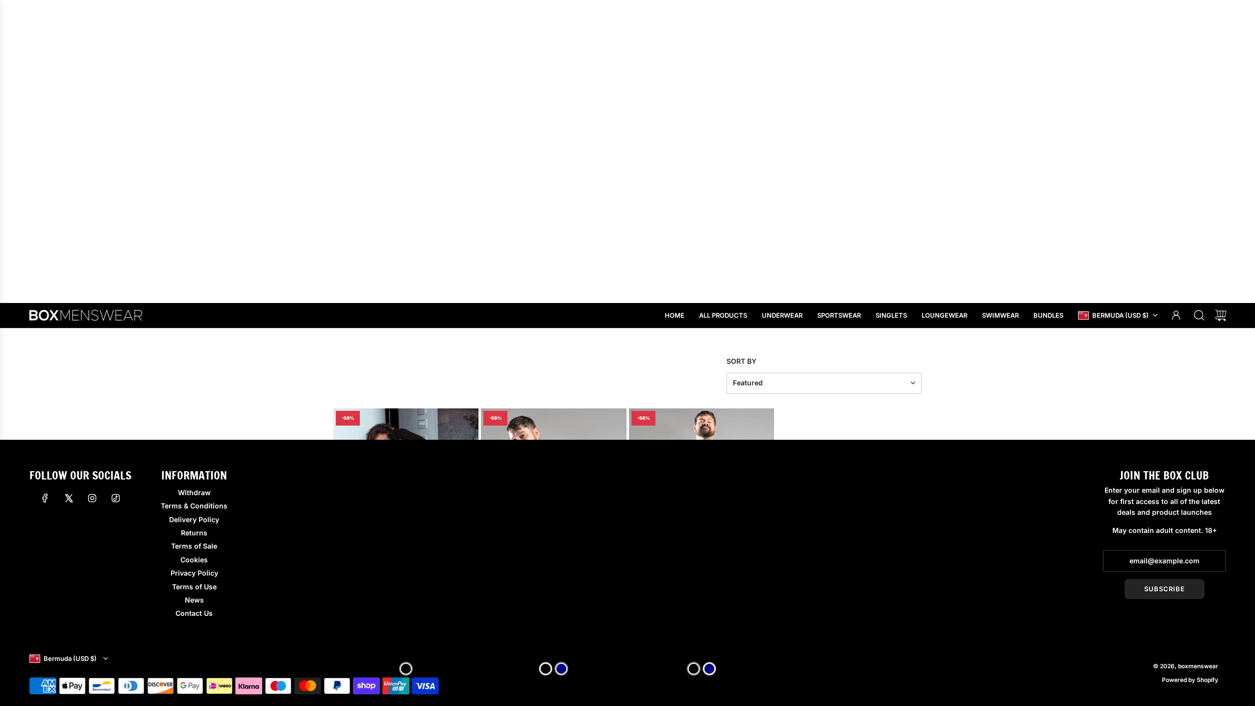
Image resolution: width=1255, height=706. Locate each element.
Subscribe (1164, 589)
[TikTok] (115, 498)
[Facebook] (45, 498)
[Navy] (561, 669)
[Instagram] (92, 498)
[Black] (406, 669)
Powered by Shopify (1190, 679)
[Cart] (1220, 315)
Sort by (741, 361)
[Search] (1199, 315)
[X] (68, 498)
